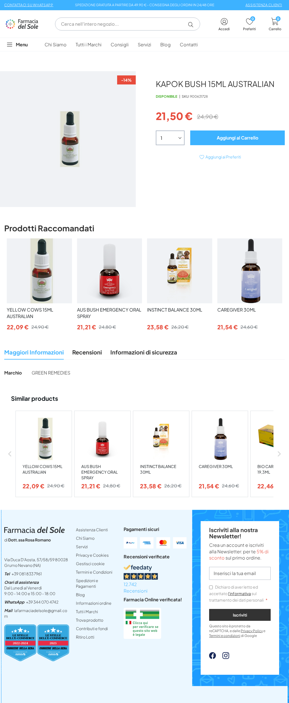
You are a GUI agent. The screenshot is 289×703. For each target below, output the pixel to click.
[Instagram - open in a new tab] (223, 657)
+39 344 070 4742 (42, 601)
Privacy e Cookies (92, 555)
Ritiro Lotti (85, 636)
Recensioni (87, 352)
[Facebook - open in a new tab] (212, 657)
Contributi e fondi (92, 628)
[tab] (34, 354)
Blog (80, 594)
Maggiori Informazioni (34, 352)
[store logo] (25, 24)
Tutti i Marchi (87, 611)
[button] (193, 24)
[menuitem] (55, 44)
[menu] (144, 44)
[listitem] (44, 454)
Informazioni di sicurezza (143, 352)
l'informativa (239, 593)
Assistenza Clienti (92, 529)
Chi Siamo (85, 538)
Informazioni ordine (93, 603)
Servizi (82, 546)
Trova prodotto (89, 620)
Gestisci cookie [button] (90, 563)
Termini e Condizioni (94, 571)
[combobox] (127, 24)
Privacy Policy (252, 631)
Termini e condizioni (224, 636)
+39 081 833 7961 (27, 573)
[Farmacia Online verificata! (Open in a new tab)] (142, 637)
